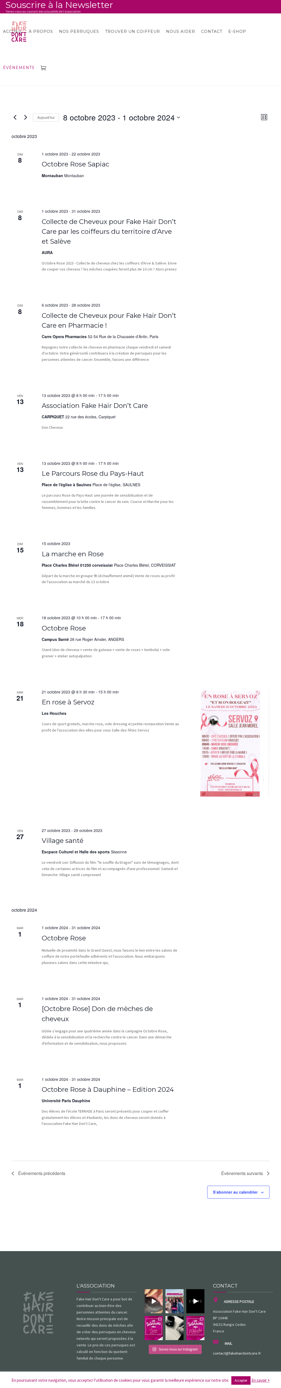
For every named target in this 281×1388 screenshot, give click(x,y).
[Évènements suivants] (25, 117)
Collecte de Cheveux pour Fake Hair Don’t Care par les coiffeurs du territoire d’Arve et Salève (109, 231)
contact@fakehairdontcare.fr (237, 1353)
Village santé (62, 841)
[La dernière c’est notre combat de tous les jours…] (174, 1301)
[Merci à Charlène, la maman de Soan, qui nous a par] (154, 1328)
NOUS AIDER (180, 31)
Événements (19, 67)
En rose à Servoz (68, 702)
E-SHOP (237, 31)
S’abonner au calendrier (235, 1192)
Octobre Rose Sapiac (75, 164)
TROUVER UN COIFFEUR (132, 31)
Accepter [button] (241, 1380)
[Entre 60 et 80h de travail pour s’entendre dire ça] (154, 1301)
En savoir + (260, 1380)
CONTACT (211, 31)
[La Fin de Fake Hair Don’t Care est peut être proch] (195, 1301)
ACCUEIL (13, 31)
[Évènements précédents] (15, 117)
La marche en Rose (73, 554)
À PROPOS (41, 31)
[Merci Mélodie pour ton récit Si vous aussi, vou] (195, 1328)
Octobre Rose (64, 628)
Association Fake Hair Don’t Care (95, 406)
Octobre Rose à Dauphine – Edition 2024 (108, 1089)
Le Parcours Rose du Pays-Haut (93, 473)
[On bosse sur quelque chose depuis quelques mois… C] (174, 1328)
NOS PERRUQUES (79, 31)
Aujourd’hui (46, 117)
